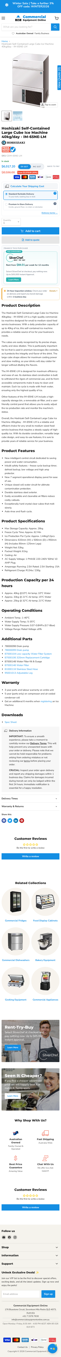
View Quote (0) (59, 77)
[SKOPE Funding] (56, 177)
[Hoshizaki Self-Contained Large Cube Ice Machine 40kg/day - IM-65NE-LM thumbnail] (7, 116)
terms (27, 760)
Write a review (30, 856)
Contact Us (23, 1347)
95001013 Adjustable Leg (19, 672)
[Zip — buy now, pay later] (40, 177)
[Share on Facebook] (4, 820)
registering (46, 701)
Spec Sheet (11, 722)
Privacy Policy (37, 1347)
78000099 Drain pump (17, 650)
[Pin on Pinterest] (21, 820)
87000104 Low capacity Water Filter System (28, 653)
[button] (31, 167)
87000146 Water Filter (17, 665)
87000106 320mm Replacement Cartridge (27, 657)
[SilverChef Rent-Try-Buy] (48, 177)
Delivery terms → (50, 212)
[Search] (55, 27)
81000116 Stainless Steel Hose (21, 669)
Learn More (13, 279)
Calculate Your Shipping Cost (27, 186)
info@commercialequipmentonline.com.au (30, 1319)
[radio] (30, 195)
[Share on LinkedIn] (15, 820)
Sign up (48, 1294)
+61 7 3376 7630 (30, 1316)
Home (5, 41)
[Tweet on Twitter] (10, 820)
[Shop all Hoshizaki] (13, 142)
